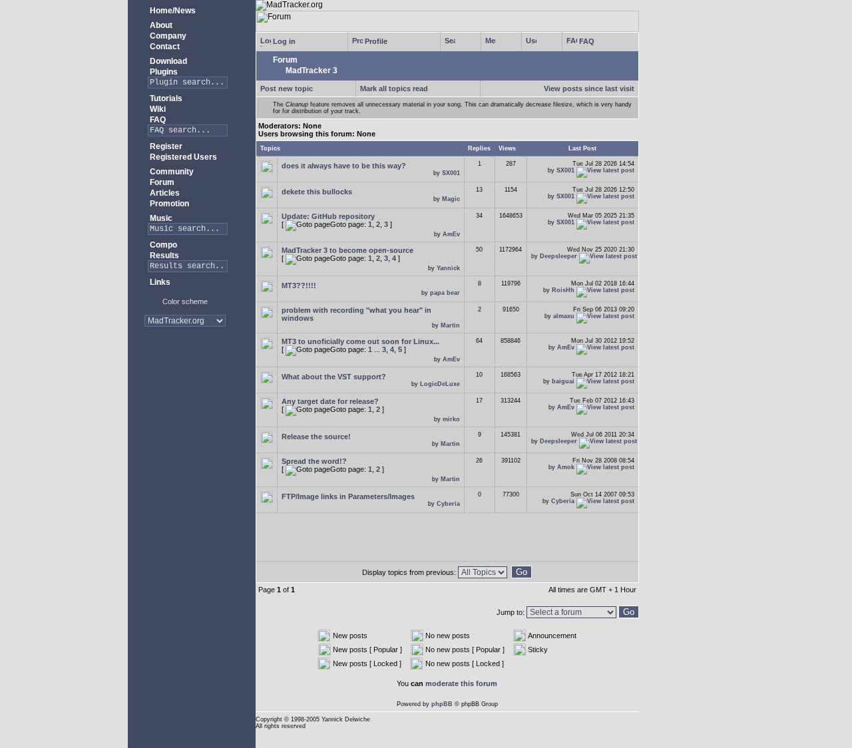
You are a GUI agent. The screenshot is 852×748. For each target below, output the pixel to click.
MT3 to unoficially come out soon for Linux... (360, 341)
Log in (283, 41)
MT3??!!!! (299, 285)
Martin (450, 325)
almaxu (563, 316)
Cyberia (448, 503)
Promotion (168, 203)
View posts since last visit (589, 89)
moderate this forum (461, 683)
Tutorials (165, 98)
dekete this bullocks (317, 192)
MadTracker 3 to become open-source (347, 250)
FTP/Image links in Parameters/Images (348, 496)
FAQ (157, 119)
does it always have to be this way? (344, 166)
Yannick (448, 268)
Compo (162, 245)
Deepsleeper (558, 256)
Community (171, 171)
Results (163, 255)
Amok (565, 467)
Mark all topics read (394, 89)
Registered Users (182, 157)
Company (167, 36)
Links (159, 282)
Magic (451, 199)
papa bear (445, 292)
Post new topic (286, 89)
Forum (161, 182)
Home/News (172, 10)
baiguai (563, 381)
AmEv (451, 234)
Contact (164, 46)
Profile (375, 41)
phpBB (442, 704)
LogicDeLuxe (440, 384)
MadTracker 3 (310, 70)
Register (165, 146)
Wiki (157, 109)
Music (160, 218)
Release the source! (316, 437)
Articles (164, 193)
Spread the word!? (314, 461)
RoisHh (563, 290)
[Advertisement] (184, 379)
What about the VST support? (334, 377)
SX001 (451, 173)
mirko (451, 419)
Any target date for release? (330, 401)
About (160, 25)
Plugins (163, 72)
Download (167, 61)
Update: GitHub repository (328, 216)
